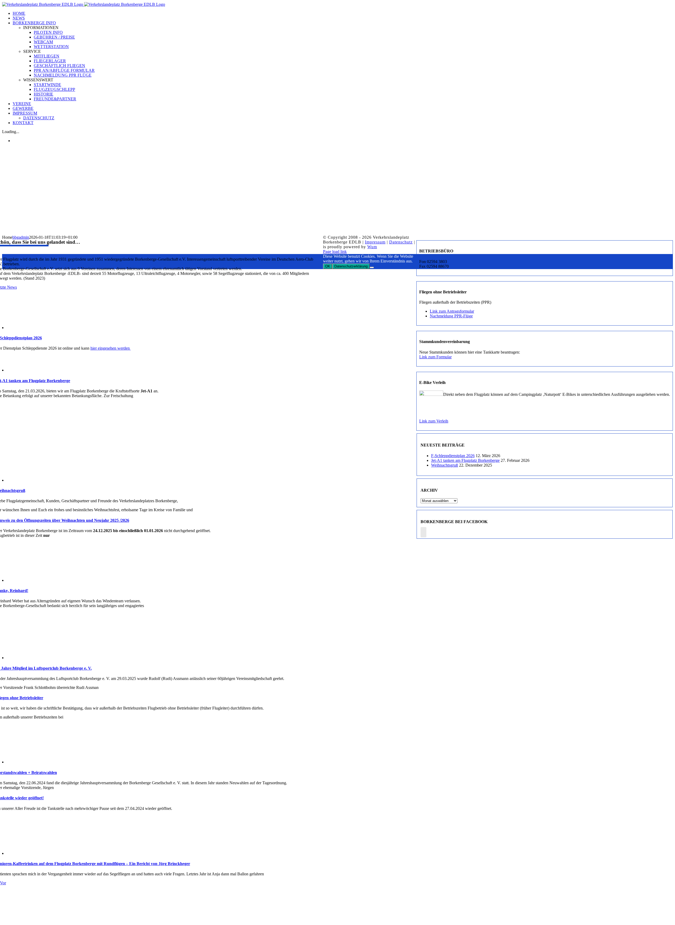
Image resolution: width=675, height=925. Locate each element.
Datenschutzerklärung (351, 266)
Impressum (375, 242)
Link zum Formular (435, 357)
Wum (372, 247)
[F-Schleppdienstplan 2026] (32, 327)
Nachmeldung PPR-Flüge (451, 316)
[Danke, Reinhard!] (32, 580)
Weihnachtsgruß (444, 465)
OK (327, 266)
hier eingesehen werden (110, 348)
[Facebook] (423, 532)
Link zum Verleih (433, 421)
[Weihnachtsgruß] (32, 480)
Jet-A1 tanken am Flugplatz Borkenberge (465, 460)
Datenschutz (401, 242)
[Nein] (372, 267)
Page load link (335, 251)
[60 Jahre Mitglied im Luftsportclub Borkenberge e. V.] (32, 657)
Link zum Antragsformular (452, 311)
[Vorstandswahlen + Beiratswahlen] (32, 762)
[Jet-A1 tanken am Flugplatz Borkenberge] (32, 370)
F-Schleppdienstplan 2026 (453, 455)
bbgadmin (20, 237)
